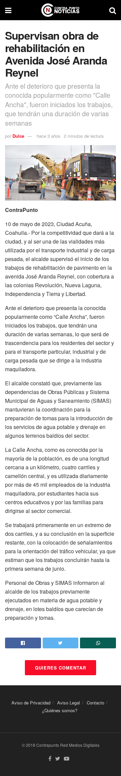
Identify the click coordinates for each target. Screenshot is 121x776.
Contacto (95, 702)
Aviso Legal (68, 702)
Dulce (18, 136)
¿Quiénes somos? (59, 710)
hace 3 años (49, 136)
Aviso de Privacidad (30, 702)
